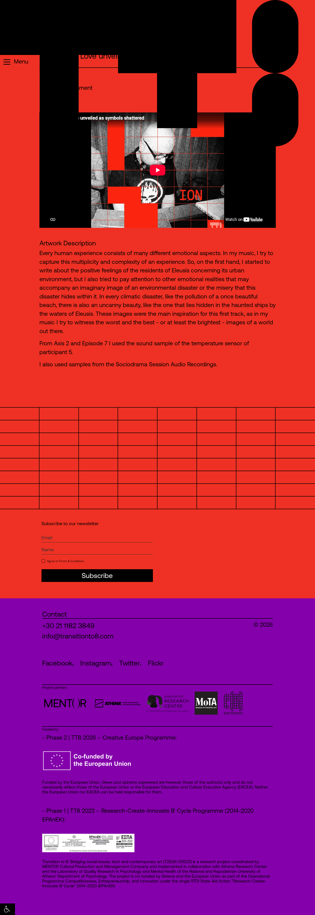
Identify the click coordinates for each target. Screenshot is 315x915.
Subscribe (97, 575)
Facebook (57, 663)
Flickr (156, 663)
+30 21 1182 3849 (68, 625)
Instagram (95, 663)
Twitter (129, 663)
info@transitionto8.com (77, 636)
